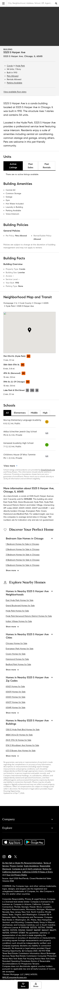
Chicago (37, 303)
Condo (10, 66)
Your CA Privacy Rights (16, 875)
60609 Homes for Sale (15, 692)
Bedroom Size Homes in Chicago (24, 538)
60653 (28, 508)
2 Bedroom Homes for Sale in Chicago (22, 549)
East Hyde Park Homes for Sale (19, 600)
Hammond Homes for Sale (17, 659)
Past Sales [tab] (30, 166)
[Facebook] (11, 856)
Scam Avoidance (31, 866)
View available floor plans (14, 92)
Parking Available (14, 83)
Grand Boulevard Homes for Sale (20, 605)
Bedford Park (22, 514)
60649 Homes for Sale (15, 707)
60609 (21, 508)
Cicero (44, 511)
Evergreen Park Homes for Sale (19, 648)
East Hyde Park (10, 502)
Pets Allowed (12, 76)
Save (23, 986)
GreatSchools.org (48, 470)
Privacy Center (16, 866)
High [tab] (45, 412)
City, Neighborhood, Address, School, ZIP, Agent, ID (30, 3)
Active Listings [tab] (13, 166)
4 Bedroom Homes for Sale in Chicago (23, 560)
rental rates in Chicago (37, 517)
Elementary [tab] (20, 412)
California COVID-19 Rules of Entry (37, 872)
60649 (45, 508)
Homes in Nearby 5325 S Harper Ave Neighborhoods (27, 593)
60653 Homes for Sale (15, 697)
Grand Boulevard (25, 502)
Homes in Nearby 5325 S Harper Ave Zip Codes (27, 679)
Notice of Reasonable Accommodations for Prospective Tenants (26, 962)
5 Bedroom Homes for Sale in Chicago (22, 565)
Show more (11, 570)
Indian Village (36, 505)
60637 (35, 508)
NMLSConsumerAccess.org (14, 977)
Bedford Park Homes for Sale (18, 664)
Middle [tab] (34, 412)
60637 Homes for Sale (15, 702)
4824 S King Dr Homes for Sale (19, 735)
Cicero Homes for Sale (15, 654)
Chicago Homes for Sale (16, 643)
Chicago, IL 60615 (33, 56)
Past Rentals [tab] (47, 166)
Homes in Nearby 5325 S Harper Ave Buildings (27, 722)
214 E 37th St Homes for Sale (18, 740)
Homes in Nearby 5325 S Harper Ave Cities (27, 636)
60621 (15, 508)
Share (35, 986)
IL (16, 303)
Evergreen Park (33, 511)
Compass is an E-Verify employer (27, 869)
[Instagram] (5, 856)
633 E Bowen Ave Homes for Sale (21, 750)
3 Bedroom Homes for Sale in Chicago (23, 554)
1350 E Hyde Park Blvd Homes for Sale (23, 729)
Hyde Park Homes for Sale (17, 611)
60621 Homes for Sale (15, 686)
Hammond (8, 514)
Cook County (25, 303)
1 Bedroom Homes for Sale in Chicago (22, 544)
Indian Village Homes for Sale (19, 621)
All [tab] (7, 412)
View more (9, 465)
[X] (16, 856)
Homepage (8, 303)
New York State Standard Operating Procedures (28, 959)
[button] (3, 3)
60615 (45, 303)
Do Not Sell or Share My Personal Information (22, 863)
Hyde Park (20, 66)
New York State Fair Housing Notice (25, 958)
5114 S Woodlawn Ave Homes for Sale (22, 745)
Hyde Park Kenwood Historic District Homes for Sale (29, 616)
